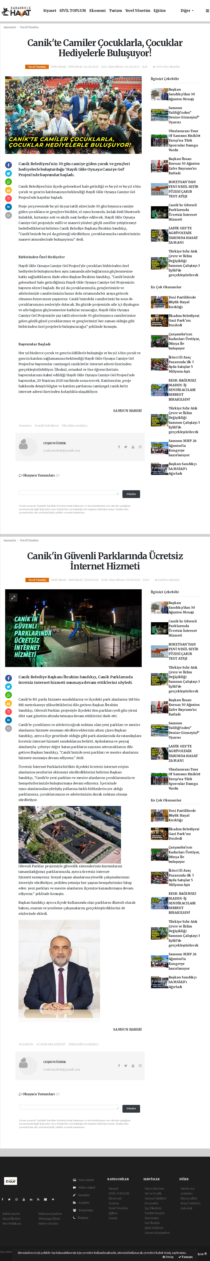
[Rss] (40, 1199)
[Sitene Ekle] (54, 1199)
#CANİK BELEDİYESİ (50, 1044)
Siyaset (49, 11)
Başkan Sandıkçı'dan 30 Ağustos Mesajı (182, 94)
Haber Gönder (48, 1223)
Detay (169, 1257)
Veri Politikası (11, 1223)
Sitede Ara (187, 1188)
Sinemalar (152, 1218)
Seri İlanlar (152, 1223)
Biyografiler (188, 1198)
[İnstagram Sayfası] (18, 1199)
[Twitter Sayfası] (11, 1199)
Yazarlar (83, 1195)
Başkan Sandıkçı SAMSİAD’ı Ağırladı (183, 469)
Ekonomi (97, 11)
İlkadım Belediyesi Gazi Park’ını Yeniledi (184, 320)
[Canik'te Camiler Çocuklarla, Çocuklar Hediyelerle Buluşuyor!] (73, 115)
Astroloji (186, 1208)
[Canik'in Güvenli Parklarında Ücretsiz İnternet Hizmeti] (73, 628)
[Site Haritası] (47, 1199)
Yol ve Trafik (153, 1193)
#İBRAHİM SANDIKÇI (83, 1044)
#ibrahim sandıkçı (75, 425)
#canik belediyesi (47, 425)
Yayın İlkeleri (11, 1218)
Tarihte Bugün (155, 1213)
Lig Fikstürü (153, 1208)
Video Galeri (86, 1187)
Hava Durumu (154, 1188)
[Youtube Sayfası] (25, 1199)
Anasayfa (10, 27)
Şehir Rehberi (154, 1228)
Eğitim (160, 11)
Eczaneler (152, 1203)
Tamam (187, 1257)
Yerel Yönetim (138, 11)
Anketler (186, 1193)
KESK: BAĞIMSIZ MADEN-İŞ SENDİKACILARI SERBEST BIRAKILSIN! (182, 390)
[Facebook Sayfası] (4, 1199)
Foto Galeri (86, 1180)
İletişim (82, 1218)
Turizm (115, 11)
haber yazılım (9, 1256)
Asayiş (112, 1218)
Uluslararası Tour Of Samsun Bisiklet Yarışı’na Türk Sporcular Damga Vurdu (185, 140)
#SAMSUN (26, 1044)
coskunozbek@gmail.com (61, 450)
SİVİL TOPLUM (72, 11)
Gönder (131, 494)
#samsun (25, 425)
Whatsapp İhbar (49, 1218)
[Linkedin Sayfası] (33, 1199)
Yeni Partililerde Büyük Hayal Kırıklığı (182, 302)
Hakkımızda (11, 1214)
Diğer (186, 11)
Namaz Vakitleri (155, 1198)
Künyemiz (85, 1210)
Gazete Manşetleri (157, 1233)
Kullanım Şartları (50, 1214)
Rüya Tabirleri (190, 1203)
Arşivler (83, 1203)
